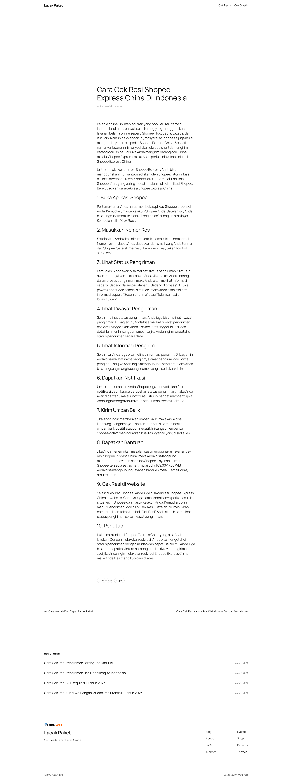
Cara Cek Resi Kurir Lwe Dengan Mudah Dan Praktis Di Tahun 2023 (93, 693)
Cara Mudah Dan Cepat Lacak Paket (71, 611)
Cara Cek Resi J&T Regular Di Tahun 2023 (74, 683)
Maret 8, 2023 (241, 663)
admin (110, 106)
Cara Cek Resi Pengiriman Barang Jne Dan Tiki (78, 663)
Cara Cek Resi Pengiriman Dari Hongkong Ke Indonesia (85, 673)
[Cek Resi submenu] (230, 5)
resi (110, 580)
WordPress (243, 774)
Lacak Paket (53, 5)
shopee (119, 580)
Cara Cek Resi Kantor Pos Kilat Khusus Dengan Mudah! (209, 611)
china (101, 580)
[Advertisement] (146, 42)
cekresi (118, 106)
